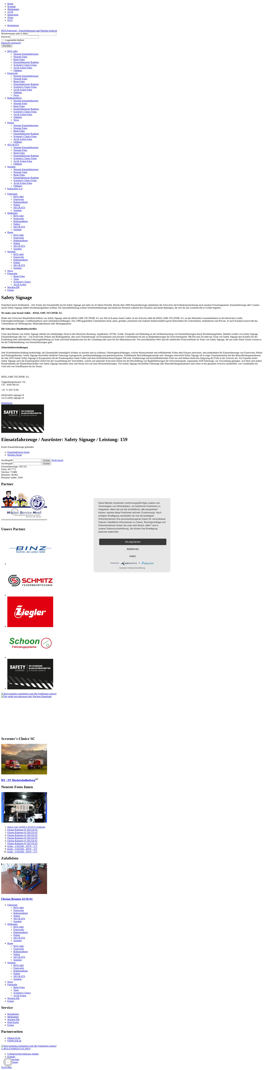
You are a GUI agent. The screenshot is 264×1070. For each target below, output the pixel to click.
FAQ (10, 20)
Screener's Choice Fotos (25, 65)
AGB (10, 12)
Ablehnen (133, 549)
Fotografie (12, 273)
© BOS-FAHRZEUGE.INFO (16, 1048)
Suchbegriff (7, 460)
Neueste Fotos (20, 56)
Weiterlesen (6, 403)
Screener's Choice (22, 281)
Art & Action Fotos (22, 67)
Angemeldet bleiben (14, 40)
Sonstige (11, 166)
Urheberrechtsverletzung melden (23, 1054)
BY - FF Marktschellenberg (18, 780)
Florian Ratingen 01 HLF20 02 (22, 829)
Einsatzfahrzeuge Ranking (26, 62)
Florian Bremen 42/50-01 (17, 899)
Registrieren (13, 25)
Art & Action (19, 284)
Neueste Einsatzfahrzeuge (25, 54)
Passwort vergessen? (11, 43)
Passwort (5, 36)
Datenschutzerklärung (137, 568)
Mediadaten (13, 9)
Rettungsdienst (14, 98)
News (16, 95)
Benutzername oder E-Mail (14, 33)
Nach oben (6, 1067)
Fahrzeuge (12, 194)
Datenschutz (13, 1059)
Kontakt (12, 6)
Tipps (16, 279)
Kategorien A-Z (15, 188)
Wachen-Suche (14, 455)
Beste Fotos (19, 59)
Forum (10, 290)
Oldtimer (17, 70)
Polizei (10, 122)
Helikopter (12, 213)
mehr (132, 556)
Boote (10, 232)
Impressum (13, 14)
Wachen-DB (13, 287)
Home (10, 3)
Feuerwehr (12, 73)
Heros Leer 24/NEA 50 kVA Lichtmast (26, 827)
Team (10, 17)
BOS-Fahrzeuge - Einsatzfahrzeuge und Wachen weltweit (29, 30)
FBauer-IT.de (13, 1038)
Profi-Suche (57, 460)
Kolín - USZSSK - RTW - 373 (22, 846)
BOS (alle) (12, 51)
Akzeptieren (133, 541)
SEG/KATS (13, 144)
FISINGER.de (14, 1040)
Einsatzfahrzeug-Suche (18, 452)
